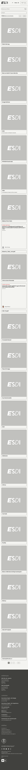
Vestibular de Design (5, 729)
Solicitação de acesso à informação (8, 733)
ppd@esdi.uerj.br (4, 708)
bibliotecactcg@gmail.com (6, 712)
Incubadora (3, 728)
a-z (20, 16)
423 (19, 662)
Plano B (9, 751)
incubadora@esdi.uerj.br (6, 716)
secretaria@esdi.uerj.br (5, 699)
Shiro (7, 752)
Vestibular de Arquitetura (6, 731)
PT (12, 2)
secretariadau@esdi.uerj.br (6, 704)
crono (24, 16)
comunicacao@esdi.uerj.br (6, 720)
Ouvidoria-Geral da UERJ (5, 732)
